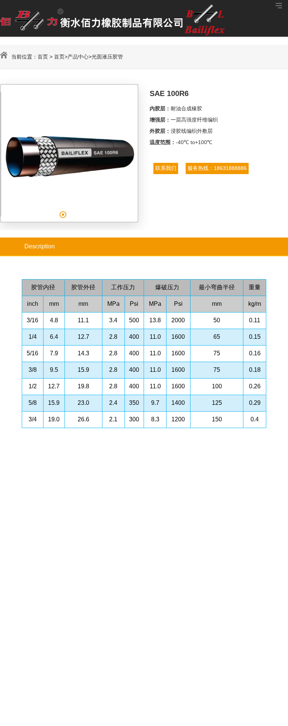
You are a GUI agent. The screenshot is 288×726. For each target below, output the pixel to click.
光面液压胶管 (107, 57)
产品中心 (78, 57)
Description (39, 246)
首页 (43, 57)
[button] (63, 214)
